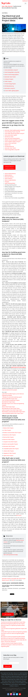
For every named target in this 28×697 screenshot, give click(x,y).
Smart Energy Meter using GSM (12, 72)
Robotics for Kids (11, 681)
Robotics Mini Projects (8, 428)
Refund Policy (8, 684)
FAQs (10, 682)
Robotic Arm (8, 144)
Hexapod (7, 181)
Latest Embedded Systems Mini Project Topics (12, 413)
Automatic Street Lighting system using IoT (15, 130)
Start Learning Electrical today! (11, 554)
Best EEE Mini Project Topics (8, 402)
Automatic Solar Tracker (10, 76)
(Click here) (18, 515)
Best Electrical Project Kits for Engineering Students (13, 638)
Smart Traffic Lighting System (12, 90)
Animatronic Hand (9, 136)
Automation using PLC (10, 88)
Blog (6, 6)
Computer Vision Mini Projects (10, 441)
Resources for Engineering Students (20, 673)
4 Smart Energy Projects (10, 83)
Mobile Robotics (8, 175)
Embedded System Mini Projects (11, 448)
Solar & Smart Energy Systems (12, 74)
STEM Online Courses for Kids (7, 674)
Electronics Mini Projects (8, 439)
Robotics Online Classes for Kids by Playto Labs (14, 677)
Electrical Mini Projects (8, 437)
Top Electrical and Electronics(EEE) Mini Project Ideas (13, 622)
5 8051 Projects (8, 81)
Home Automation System (11, 135)
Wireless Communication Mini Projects (12, 432)
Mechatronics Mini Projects (9, 435)
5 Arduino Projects (9, 79)
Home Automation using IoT (11, 70)
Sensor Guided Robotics (10, 180)
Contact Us (16, 686)
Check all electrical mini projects (9, 390)
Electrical (10, 6)
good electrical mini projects (18, 367)
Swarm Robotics (8, 178)
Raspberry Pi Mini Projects (10, 453)
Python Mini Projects (8, 455)
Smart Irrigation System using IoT (12, 141)
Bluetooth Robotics (9, 176)
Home (3, 6)
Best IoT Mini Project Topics (8, 406)
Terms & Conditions (20, 682)
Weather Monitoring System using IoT (13, 140)
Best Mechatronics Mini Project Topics (11, 408)
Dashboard (25, 1)
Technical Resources (4, 682)
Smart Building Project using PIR (12, 131)
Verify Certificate (14, 684)
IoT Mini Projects (7, 430)
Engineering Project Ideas (8, 673)
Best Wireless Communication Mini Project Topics (13, 411)
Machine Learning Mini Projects (10, 444)
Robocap (23, 681)
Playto (6, 681)
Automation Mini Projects (9, 446)
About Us (13, 682)
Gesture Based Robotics (10, 173)
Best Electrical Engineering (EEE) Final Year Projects (13, 623)
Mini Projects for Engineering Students (12, 676)
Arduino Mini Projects (9, 451)
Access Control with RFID (10, 143)
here (13, 580)
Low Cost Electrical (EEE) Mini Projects (11, 400)
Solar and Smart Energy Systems (12, 138)
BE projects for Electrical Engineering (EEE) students (13, 636)
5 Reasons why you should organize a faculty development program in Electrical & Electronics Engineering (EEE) (12, 644)
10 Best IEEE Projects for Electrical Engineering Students (14, 631)
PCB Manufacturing (9, 86)
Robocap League (18, 681)
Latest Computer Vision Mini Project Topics (12, 410)
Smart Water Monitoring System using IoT (14, 133)
